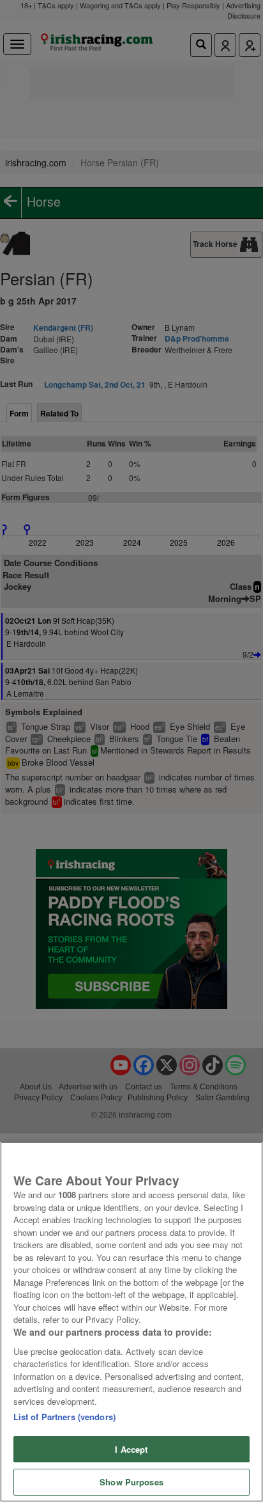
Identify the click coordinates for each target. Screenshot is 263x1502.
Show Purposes (131, 1482)
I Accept (131, 1449)
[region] (131, 1322)
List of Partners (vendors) (64, 1417)
